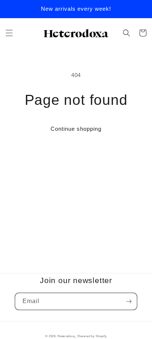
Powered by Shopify (92, 336)
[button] (9, 33)
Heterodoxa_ (67, 336)
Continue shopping (76, 129)
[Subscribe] (129, 301)
